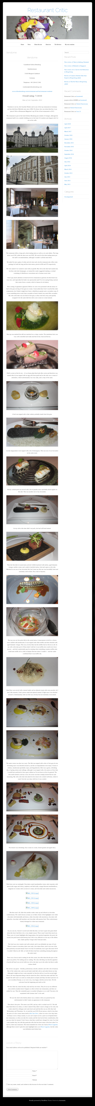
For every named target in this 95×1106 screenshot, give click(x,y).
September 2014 (69, 154)
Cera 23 (78, 111)
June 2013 (67, 180)
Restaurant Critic (47, 10)
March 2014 (67, 169)
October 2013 (68, 173)
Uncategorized (68, 197)
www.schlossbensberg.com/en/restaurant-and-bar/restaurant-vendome (32, 91)
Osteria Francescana (82, 104)
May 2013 (67, 184)
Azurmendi (79, 96)
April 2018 (67, 124)
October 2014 (68, 150)
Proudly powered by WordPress (38, 1100)
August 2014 (68, 158)
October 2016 (68, 135)
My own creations (69, 44)
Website (34, 1080)
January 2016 (68, 139)
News (29, 44)
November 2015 (69, 146)
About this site (38, 44)
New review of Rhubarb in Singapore (75, 66)
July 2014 (67, 161)
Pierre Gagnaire (53, 1024)
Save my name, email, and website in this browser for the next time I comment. (31, 1084)
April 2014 (67, 165)
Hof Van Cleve (34, 1013)
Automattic (62, 1100)
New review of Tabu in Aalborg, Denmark (76, 62)
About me (48, 44)
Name (34, 1071)
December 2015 (69, 143)
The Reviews (57, 44)
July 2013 (67, 177)
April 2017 (67, 127)
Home (22, 44)
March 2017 (67, 131)
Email (34, 1075)
